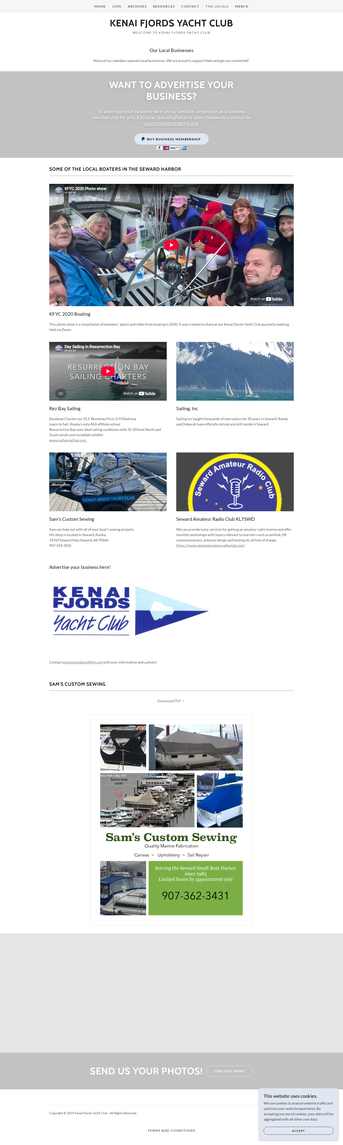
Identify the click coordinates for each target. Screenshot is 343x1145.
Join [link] (116, 6)
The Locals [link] (217, 6)
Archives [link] (137, 6)
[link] (171, 25)
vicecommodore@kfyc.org (171, 123)
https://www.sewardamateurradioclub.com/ (210, 545)
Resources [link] (164, 6)
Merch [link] (242, 6)
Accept (298, 1130)
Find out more (229, 1071)
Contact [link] (190, 6)
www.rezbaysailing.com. (68, 440)
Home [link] (100, 6)
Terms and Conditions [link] (171, 1130)
